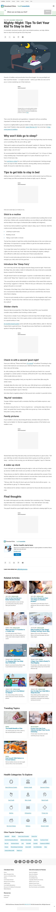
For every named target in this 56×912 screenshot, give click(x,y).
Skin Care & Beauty (34, 726)
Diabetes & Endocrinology (26, 839)
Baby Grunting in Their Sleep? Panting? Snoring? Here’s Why (40, 630)
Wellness (28, 826)
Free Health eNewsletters (9, 885)
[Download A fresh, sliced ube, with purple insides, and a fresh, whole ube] (15, 717)
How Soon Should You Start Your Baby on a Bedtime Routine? (39, 599)
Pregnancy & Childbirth (44, 843)
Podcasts (6, 897)
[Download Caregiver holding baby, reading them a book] (40, 587)
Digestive (36, 839)
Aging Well (7, 836)
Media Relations (7, 888)
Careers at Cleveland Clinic (10, 876)
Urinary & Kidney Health (9, 850)
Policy (27, 112)
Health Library (7, 883)
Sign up (17, 554)
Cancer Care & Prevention (23, 836)
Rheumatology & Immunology (17, 846)
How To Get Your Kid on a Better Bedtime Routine (13, 599)
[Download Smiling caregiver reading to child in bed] (40, 680)
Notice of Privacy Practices (35, 885)
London (22, 1)
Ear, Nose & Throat (44, 839)
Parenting (41, 659)
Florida (18, 1)
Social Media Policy (33, 877)
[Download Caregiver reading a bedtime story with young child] (15, 587)
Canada (13, 1)
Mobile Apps (6, 895)
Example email (17, 551)
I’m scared (30, 363)
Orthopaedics (28, 813)
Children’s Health (19, 19)
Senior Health (28, 846)
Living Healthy (12, 19)
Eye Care (6, 843)
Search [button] (48, 11)
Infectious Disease (15, 843)
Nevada (27, 1)
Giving (5, 877)
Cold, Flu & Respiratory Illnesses (11, 839)
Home (5, 872)
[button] (53, 6)
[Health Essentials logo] (24, 6)
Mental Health (45, 800)
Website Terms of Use (34, 881)
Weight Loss (19, 850)
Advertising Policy (33, 876)
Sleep (45, 846)
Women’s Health (45, 826)
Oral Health (28, 843)
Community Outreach (8, 879)
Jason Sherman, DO (31, 127)
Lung (22, 843)
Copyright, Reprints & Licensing (36, 879)
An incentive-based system (11, 324)
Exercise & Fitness (44, 787)
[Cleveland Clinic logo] (8, 6)
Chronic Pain (34, 836)
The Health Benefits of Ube (14, 728)
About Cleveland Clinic (9, 874)
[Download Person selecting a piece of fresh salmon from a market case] (15, 747)
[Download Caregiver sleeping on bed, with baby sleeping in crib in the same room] (15, 650)
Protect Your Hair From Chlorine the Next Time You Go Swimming (40, 730)
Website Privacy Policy (34, 883)
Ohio (31, 1)
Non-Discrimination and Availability (37, 887)
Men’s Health (28, 800)
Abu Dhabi (8, 1)
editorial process (22, 569)
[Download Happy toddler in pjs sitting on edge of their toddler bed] (15, 618)
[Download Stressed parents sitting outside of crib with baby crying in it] (15, 680)
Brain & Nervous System (11, 787)
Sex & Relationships (38, 846)
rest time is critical (12, 161)
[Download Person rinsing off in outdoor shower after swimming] (40, 717)
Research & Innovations (9, 881)
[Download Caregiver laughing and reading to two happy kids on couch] (40, 650)
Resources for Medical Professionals (12, 887)
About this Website (33, 874)
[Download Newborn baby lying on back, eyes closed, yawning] (40, 618)
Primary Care (45, 813)
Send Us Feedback (33, 872)
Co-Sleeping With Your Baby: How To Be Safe (14, 662)
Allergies (13, 836)
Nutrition (7, 726)
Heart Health (11, 800)
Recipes (6, 846)
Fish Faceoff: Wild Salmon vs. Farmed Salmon (15, 759)
